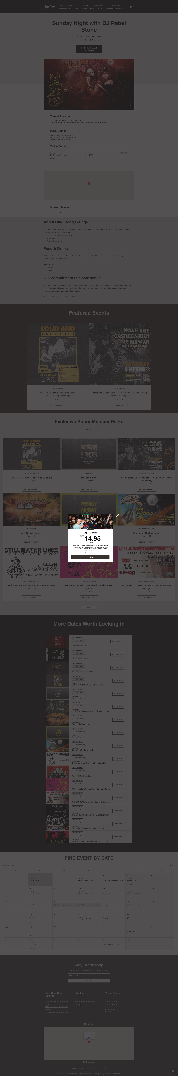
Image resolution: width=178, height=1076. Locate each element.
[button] (117, 515)
